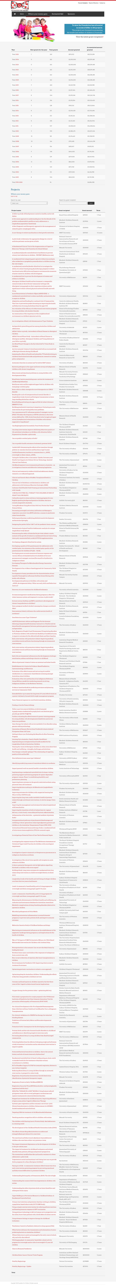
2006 (17, 151)
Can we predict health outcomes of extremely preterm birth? (32, 443)
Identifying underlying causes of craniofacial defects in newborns (33, 763)
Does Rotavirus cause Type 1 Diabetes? (24, 617)
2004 (17, 162)
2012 (17, 121)
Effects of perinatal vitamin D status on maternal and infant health (34, 662)
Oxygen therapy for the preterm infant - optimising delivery (32, 990)
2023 (17, 64)
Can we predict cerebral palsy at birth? (24, 438)
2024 (17, 59)
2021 (17, 75)
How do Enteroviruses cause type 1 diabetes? (26, 758)
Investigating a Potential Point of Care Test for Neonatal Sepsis (32, 835)
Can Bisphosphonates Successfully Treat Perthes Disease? (31, 426)
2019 (17, 85)
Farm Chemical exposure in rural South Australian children (31, 700)
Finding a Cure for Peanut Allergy (23, 705)
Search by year (16, 200)
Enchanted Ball (57, 14)
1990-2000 (19, 182)
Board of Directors (93, 3)
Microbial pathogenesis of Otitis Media (25, 911)
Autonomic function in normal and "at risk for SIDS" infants (31, 363)
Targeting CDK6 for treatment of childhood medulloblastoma (32, 1112)
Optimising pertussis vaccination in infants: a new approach (31, 969)
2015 (17, 105)
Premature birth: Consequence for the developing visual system (33, 1026)
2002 (17, 172)
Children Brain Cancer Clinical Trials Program (27, 1255)
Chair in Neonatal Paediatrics (22, 1249)
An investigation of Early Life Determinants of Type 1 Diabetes (32, 321)
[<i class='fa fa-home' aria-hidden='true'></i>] (15, 14)
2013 (17, 116)
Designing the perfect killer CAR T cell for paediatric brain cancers (34, 524)
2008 (17, 141)
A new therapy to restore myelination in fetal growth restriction (33, 233)
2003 (17, 167)
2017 (17, 95)
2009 (17, 136)
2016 (17, 100)
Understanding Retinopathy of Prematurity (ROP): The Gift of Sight (34, 1175)
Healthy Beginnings (18, 1261)
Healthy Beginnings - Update (21, 1266)
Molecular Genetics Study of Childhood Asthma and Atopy (31, 925)
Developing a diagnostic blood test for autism (26, 542)
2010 (17, 131)
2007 (17, 146)
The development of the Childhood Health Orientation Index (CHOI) (34, 1127)
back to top (14, 196)
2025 (17, 54)
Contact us (102, 3)
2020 (17, 80)
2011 (17, 126)
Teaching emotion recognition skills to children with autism (32, 1117)
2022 (17, 70)
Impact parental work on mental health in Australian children (32, 768)
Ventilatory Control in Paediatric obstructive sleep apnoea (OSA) (33, 1226)
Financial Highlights (83, 3)
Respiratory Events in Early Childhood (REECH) (27, 1082)
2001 (17, 177)
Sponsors (71, 14)
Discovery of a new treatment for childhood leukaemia (30, 589)
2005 (17, 156)
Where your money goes (37, 14)
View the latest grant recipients (89, 37)
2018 (17, 90)
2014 (17, 110)
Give (22, 14)
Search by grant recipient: (67, 200)
